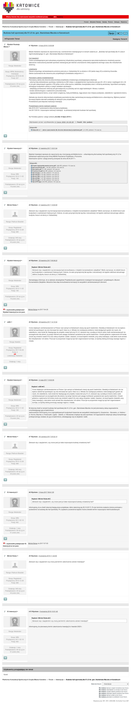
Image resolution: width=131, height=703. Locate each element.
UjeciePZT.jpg (36, 182)
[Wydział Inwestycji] (15, 163)
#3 (30, 205)
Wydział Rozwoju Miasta (12, 45)
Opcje (111, 33)
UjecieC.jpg (36, 176)
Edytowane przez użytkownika (42, 122)
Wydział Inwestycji (14, 148)
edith (9, 322)
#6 (30, 380)
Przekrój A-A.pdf (37, 171)
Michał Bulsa (12, 205)
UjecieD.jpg (36, 178)
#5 (30, 322)
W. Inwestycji (12, 492)
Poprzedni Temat (13, 38)
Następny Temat (119, 39)
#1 (30, 45)
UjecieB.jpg (36, 174)
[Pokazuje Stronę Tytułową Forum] (22, 14)
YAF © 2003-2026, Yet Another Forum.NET (117, 701)
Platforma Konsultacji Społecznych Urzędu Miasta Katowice (24, 27)
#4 (30, 260)
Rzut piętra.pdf (36, 169)
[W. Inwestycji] (15, 506)
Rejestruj (60, 17)
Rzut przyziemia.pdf (38, 167)
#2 (30, 148)
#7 (30, 436)
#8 (30, 492)
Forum (86, 22)
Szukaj (104, 22)
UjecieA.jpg (36, 173)
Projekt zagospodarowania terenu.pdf (44, 166)
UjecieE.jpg (36, 180)
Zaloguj (50, 17)
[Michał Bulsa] (15, 216)
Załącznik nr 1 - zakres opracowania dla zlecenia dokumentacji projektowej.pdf (57, 130)
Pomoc (110, 22)
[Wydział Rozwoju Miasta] (15, 60)
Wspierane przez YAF (99, 701)
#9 (30, 556)
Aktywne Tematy (95, 22)
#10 (30, 611)
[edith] (15, 336)
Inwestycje (60, 27)
